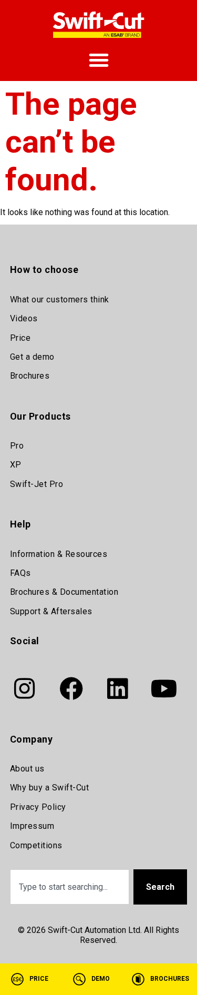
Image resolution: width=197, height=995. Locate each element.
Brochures (30, 376)
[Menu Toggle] (98, 59)
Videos (24, 318)
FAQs (20, 573)
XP (16, 465)
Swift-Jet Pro (37, 484)
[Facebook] (71, 689)
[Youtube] (164, 689)
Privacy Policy (38, 807)
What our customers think (59, 299)
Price (20, 338)
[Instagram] (24, 689)
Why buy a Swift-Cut (49, 788)
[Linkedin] (117, 689)
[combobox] (70, 887)
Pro (17, 446)
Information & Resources (59, 554)
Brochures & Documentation (64, 592)
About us (27, 769)
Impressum (32, 826)
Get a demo (32, 357)
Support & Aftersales (51, 611)
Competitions (36, 845)
